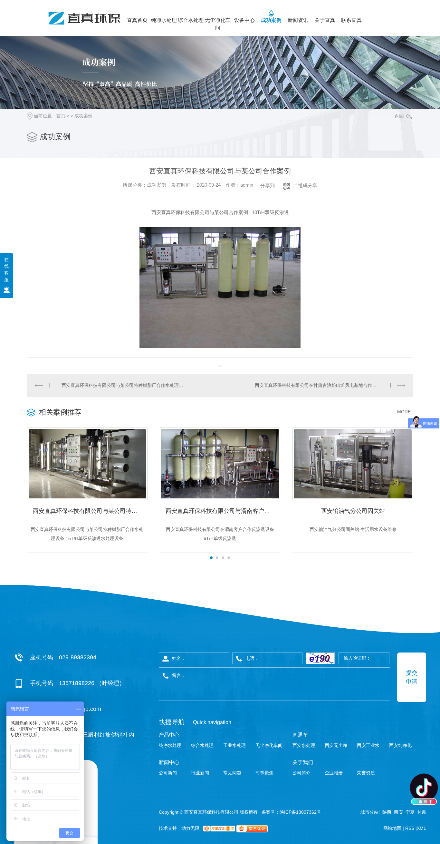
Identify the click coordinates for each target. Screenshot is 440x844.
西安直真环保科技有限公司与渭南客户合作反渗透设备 (223, 511)
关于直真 (324, 20)
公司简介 (301, 772)
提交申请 (411, 677)
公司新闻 (168, 772)
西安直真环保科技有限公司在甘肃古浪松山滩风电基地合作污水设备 (322, 385)
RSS (410, 828)
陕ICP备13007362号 (300, 812)
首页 (60, 115)
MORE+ (405, 411)
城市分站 (369, 812)
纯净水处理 (164, 20)
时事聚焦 (264, 772)
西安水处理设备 (307, 745)
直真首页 (137, 20)
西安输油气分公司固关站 (353, 511)
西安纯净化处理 (404, 745)
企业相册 (334, 772)
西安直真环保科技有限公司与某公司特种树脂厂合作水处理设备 (124, 385)
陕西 (386, 812)
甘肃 (421, 812)
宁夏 (410, 812)
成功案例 (271, 20)
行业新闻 (200, 772)
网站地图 (393, 828)
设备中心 (244, 20)
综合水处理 (191, 20)
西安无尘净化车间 (340, 745)
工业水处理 (234, 745)
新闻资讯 (298, 20)
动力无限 (190, 828)
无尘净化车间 (218, 24)
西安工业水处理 (372, 745)
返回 (399, 116)
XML (421, 828)
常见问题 (232, 772)
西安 (398, 812)
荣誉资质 (366, 772)
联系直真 (351, 20)
